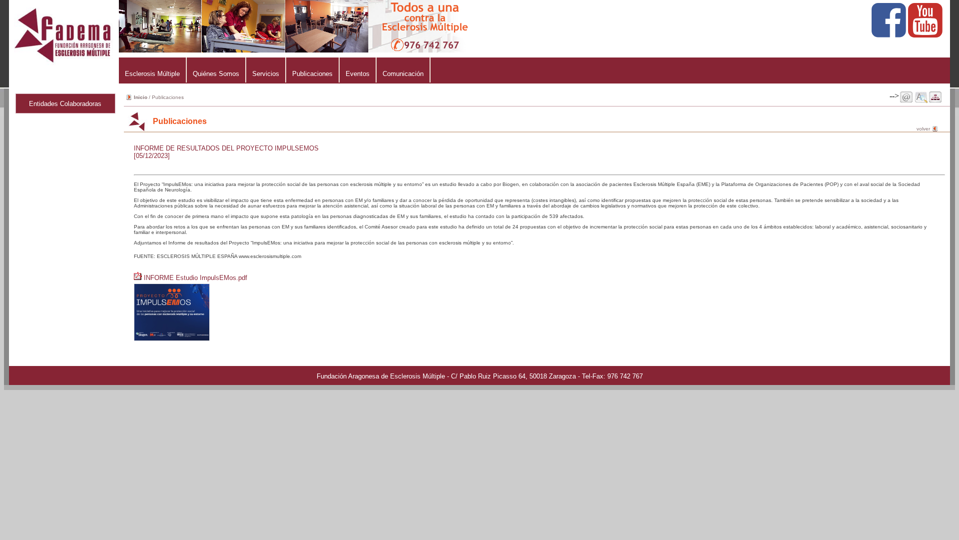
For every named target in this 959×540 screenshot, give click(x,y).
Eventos (358, 74)
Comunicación (403, 74)
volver (923, 129)
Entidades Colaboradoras (65, 104)
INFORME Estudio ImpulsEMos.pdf (195, 278)
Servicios (265, 74)
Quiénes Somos (216, 74)
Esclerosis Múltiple (152, 74)
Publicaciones (312, 74)
